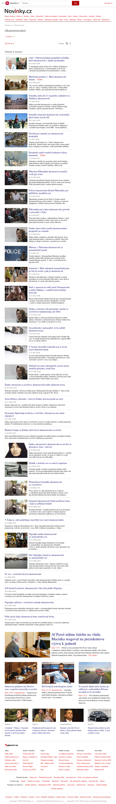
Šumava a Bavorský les (85, 760)
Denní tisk (96, 20)
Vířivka (102, 781)
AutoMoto (19, 20)
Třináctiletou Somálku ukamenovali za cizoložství (45, 483)
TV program (87, 20)
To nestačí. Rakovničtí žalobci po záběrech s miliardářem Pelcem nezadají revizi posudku (94, 689)
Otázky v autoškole (101, 766)
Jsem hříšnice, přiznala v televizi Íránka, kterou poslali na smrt (34, 398)
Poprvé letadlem (82, 757)
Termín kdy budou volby (13, 763)
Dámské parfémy (59, 785)
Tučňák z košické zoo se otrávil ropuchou (48, 463)
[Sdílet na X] (70, 43)
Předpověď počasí (45, 777)
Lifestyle (92, 16)
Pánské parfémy (57, 788)
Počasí (79, 20)
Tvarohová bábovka (66, 763)
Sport (61, 20)
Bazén (23, 781)
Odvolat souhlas (85, 797)
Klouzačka (64, 781)
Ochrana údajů (72, 797)
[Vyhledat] (75, 3)
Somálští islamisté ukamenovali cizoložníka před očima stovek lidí (49, 116)
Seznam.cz (108, 3)
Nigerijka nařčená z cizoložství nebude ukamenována (29, 602)
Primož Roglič (28, 766)
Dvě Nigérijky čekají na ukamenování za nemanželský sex (46, 556)
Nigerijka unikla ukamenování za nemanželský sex (43, 535)
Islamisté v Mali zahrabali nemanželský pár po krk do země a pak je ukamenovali (49, 269)
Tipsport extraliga (47, 760)
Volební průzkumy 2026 (13, 757)
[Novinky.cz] (18, 12)
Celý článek (92, 655)
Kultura (75, 16)
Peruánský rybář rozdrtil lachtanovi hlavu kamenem (48, 154)
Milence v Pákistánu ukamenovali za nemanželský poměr (46, 248)
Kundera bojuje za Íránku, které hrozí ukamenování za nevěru (33, 429)
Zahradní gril (93, 781)
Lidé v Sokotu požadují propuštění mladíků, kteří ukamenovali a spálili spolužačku (49, 59)
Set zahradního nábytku (78, 781)
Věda (26, 20)
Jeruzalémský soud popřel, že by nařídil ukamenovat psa (47, 329)
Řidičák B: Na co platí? (103, 763)
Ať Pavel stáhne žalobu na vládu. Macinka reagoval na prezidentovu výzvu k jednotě (77, 639)
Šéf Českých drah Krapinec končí (57, 686)
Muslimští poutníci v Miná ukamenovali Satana (47, 78)
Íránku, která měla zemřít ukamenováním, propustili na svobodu (48, 230)
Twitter (16, 797)
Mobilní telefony (31, 785)
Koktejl (98, 16)
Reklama (24, 797)
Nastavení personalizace (102, 797)
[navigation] (3, 3)
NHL (42, 770)
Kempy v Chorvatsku (84, 754)
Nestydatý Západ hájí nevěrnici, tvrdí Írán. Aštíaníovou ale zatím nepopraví (34, 414)
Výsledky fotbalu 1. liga (49, 757)
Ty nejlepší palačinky (66, 754)
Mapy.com (33, 777)
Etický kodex (61, 797)
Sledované (105, 20)
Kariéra (31, 797)
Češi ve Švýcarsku (83, 763)
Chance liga (45, 754)
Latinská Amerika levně (85, 766)
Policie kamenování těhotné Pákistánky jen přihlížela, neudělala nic (48, 192)
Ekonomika (83, 16)
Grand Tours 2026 (29, 770)
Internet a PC (9, 20)
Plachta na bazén (34, 781)
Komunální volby (11, 770)
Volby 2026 (9, 754)
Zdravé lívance (64, 760)
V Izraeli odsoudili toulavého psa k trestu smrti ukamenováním (48, 348)
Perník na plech (64, 770)
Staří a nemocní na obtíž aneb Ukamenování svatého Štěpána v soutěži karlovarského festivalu (49, 290)
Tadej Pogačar (28, 763)
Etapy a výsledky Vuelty (31, 757)
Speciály (73, 20)
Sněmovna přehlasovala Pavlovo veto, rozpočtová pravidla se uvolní (21, 688)
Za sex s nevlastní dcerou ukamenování (23, 573)
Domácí (26, 16)
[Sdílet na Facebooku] (67, 43)
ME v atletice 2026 (47, 763)
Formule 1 (44, 766)
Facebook (8, 797)
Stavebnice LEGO (44, 785)
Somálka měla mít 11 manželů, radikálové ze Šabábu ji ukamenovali (49, 97)
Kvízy (66, 20)
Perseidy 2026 (59, 777)
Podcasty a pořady (51, 20)
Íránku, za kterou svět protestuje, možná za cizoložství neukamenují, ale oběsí (48, 310)
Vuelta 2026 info (28, 754)
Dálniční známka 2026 (103, 757)
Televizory (90, 785)
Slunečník (55, 781)
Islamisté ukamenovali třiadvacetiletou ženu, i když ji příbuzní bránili (49, 502)
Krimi (70, 16)
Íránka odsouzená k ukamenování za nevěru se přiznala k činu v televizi (50, 445)
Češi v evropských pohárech (88, 777)
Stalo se (19, 16)
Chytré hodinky (101, 785)
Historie (40, 20)
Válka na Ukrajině (51, 16)
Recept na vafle (64, 766)
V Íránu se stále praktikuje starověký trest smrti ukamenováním (34, 519)
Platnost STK (99, 770)
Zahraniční (39, 16)
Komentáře (63, 16)
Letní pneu (71, 785)
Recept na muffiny (65, 757)
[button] (16, 63)
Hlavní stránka (10, 16)
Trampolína (46, 781)
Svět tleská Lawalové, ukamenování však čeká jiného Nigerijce (33, 588)
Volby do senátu (10, 766)
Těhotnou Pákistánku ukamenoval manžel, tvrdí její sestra (48, 173)
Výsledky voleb (10, 760)
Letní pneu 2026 (100, 754)
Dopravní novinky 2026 (103, 760)
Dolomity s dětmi (83, 770)
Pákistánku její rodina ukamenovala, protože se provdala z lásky (49, 211)
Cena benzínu (71, 777)
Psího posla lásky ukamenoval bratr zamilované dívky (29, 616)
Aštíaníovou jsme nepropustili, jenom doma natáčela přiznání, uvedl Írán (49, 367)
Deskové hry (81, 785)
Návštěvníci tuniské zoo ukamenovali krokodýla (46, 135)
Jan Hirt (25, 760)
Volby (32, 16)
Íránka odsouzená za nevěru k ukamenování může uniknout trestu (35, 384)
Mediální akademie (48, 797)
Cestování (32, 20)
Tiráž (37, 797)
